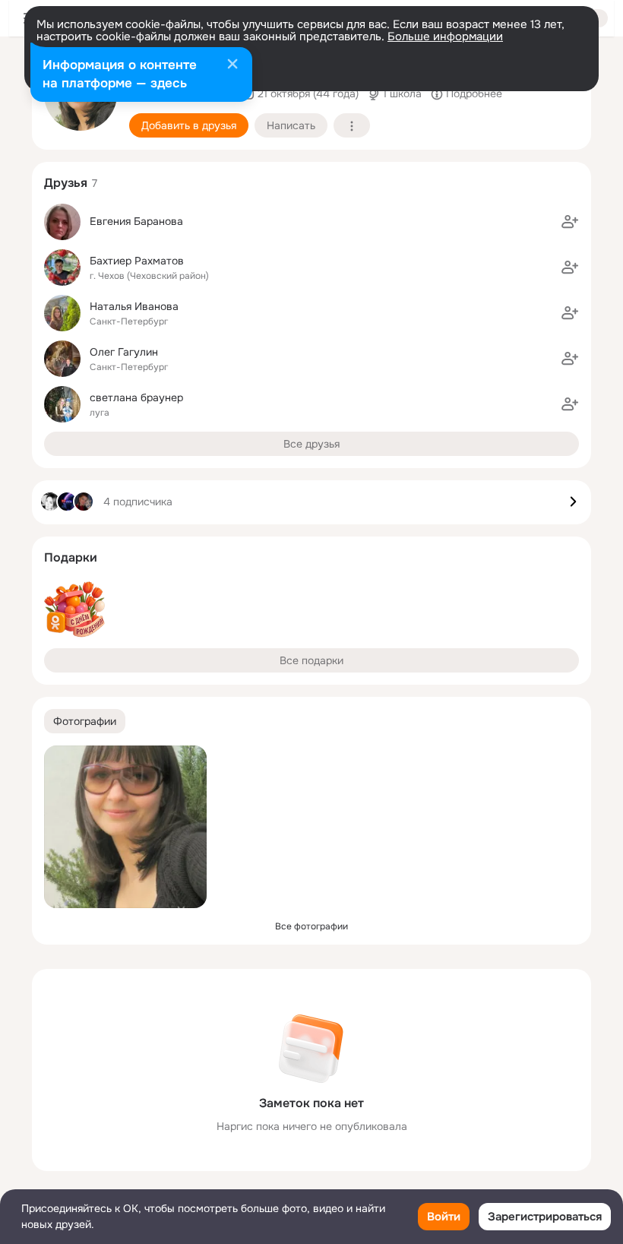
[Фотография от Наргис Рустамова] (125, 826)
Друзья (65, 183)
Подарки (70, 557)
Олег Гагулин (124, 352)
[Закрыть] (232, 65)
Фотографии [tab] (84, 721)
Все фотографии (311, 926)
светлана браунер (136, 397)
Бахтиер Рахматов (137, 260)
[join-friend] (570, 222)
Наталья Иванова (134, 306)
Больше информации (445, 36)
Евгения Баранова (136, 221)
